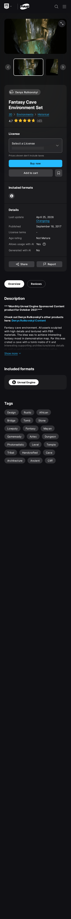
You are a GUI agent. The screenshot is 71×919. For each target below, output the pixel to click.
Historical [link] (43, 114)
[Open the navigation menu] (64, 6)
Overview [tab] (14, 283)
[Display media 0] (28, 67)
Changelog (43, 220)
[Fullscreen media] (62, 23)
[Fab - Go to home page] (24, 6)
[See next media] (63, 67)
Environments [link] (25, 114)
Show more (11, 353)
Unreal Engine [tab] (26, 382)
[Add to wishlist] (58, 173)
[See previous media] (8, 67)
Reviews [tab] (36, 283)
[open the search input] (56, 6)
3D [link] (10, 114)
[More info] (44, 244)
